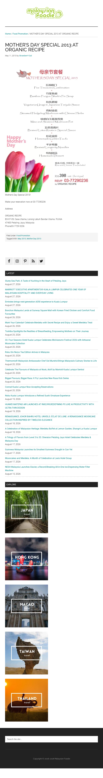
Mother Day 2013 (34, 239)
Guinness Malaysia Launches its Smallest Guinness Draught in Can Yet (38, 449)
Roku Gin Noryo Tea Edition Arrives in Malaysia (27, 352)
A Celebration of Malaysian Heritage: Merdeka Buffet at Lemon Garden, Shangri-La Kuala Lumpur (51, 428)
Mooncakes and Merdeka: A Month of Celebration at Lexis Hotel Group (38, 458)
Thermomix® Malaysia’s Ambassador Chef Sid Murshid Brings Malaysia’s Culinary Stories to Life (51, 361)
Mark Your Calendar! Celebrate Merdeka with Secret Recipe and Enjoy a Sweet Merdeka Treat (48, 322)
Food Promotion (20, 34)
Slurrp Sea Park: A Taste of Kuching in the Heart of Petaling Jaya (35, 281)
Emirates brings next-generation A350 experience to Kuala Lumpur (36, 301)
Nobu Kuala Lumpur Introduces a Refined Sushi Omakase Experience (37, 395)
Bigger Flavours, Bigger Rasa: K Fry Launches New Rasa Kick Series (37, 378)
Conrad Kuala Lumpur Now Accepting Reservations (29, 387)
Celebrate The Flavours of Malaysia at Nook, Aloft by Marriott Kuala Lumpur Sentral (44, 369)
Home (8, 34)
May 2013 (22, 239)
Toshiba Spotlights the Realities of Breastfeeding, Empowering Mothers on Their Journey (47, 331)
